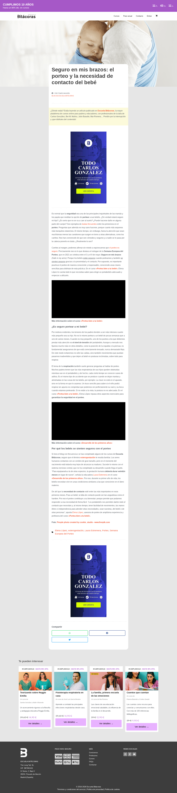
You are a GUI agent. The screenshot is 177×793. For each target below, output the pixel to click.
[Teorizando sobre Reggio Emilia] (35, 681)
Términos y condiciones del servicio (71, 789)
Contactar (93, 765)
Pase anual (127, 16)
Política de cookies (112, 789)
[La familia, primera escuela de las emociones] (106, 681)
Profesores (93, 756)
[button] (70, 633)
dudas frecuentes (89, 224)
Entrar (149, 16)
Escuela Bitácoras (106, 111)
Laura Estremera (100, 475)
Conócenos (93, 753)
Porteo (105, 530)
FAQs (91, 762)
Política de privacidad (95, 789)
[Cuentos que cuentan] (141, 681)
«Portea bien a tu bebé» (91, 321)
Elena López (77, 512)
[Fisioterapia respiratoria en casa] (70, 681)
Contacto (139, 16)
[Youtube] (134, 754)
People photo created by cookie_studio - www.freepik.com (83, 522)
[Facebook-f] (130, 754)
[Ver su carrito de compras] (157, 16)
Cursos (116, 16)
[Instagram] (125, 754)
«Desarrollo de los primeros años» (96, 443)
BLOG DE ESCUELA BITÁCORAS (63, 96)
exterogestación (76, 530)
